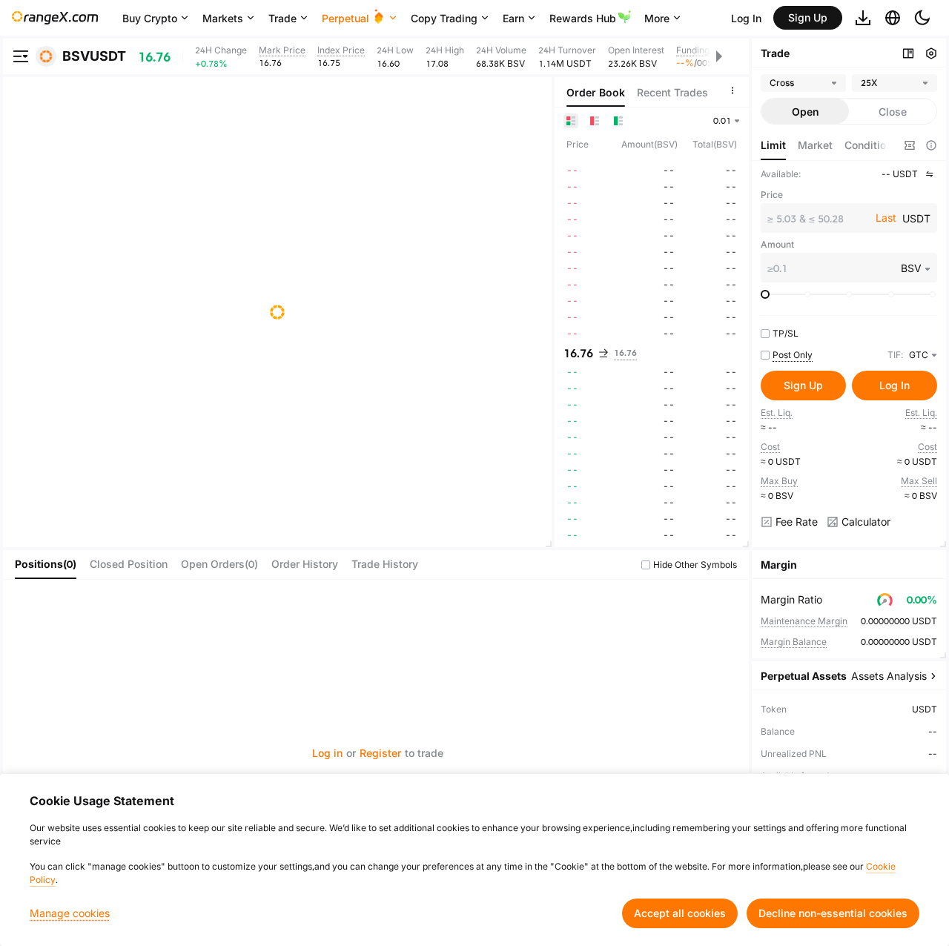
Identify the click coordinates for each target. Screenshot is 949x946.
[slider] (765, 294)
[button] (885, 145)
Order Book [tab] (595, 92)
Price (772, 194)
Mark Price (282, 50)
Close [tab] (893, 111)
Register (380, 753)
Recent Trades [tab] (672, 92)
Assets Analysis (889, 675)
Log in (327, 753)
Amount (777, 244)
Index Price (341, 50)
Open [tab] (805, 111)
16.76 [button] (578, 352)
